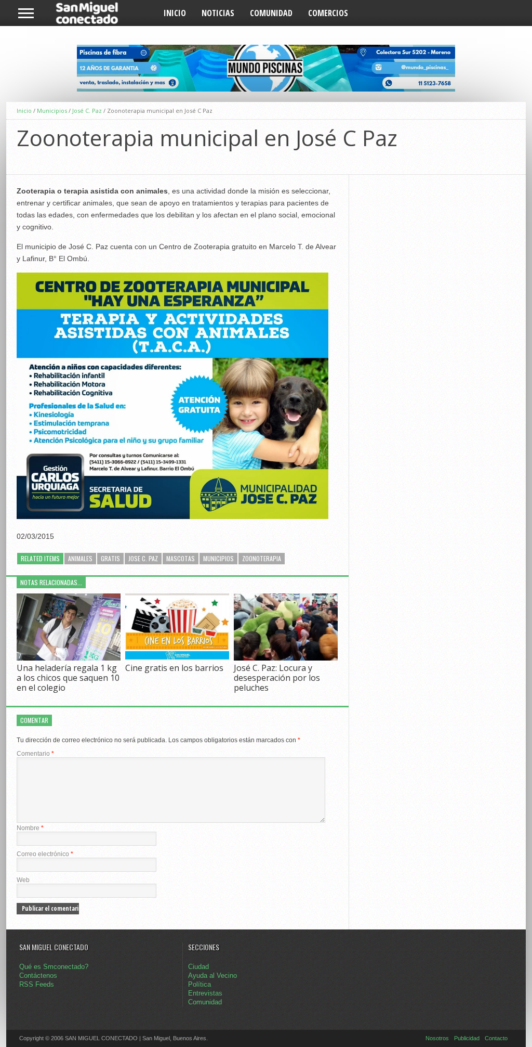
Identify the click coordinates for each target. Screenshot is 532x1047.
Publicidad (467, 1038)
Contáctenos (38, 975)
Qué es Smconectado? (53, 967)
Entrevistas (205, 993)
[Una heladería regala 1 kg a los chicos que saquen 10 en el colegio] (69, 657)
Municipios (52, 110)
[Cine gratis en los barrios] (177, 657)
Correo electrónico (45, 854)
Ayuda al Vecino (212, 975)
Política (199, 984)
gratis (110, 558)
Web (23, 880)
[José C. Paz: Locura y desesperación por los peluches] (286, 657)
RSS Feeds (36, 984)
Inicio (175, 13)
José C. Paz (87, 110)
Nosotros (437, 1038)
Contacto (496, 1038)
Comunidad (271, 13)
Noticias (218, 13)
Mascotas (180, 558)
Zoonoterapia (261, 558)
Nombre (30, 828)
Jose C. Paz (143, 558)
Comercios (328, 13)
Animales (80, 558)
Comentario (35, 753)
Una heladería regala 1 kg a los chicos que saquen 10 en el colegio (68, 677)
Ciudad (198, 967)
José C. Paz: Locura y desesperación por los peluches (277, 677)
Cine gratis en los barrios (174, 668)
